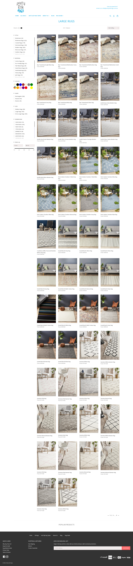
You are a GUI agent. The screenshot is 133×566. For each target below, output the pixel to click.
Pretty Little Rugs (9, 562)
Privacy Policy (6, 550)
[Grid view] (19, 28)
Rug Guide (60, 15)
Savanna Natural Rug (106, 398)
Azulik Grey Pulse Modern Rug (109, 103)
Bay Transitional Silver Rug (86, 102)
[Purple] (23, 87)
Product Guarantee (32, 548)
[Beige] (15, 84)
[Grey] (28, 84)
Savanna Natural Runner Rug (44, 435)
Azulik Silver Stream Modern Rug (67, 139)
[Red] (26, 87)
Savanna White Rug (84, 361)
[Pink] (20, 87)
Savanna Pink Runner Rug (65, 399)
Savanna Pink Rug (41, 398)
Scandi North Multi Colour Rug (66, 289)
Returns (30, 546)
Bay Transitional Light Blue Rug (45, 65)
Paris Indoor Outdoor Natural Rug (67, 214)
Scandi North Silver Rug (85, 250)
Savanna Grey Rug (63, 435)
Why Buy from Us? (7, 544)
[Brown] (23, 84)
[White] (28, 87)
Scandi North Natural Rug (86, 289)
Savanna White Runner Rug (108, 362)
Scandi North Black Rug (64, 361)
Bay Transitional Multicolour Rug (88, 65)
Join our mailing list (61, 541)
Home (17, 15)
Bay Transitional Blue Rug (65, 102)
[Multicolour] (15, 87)
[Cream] (26, 84)
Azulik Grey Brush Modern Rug (45, 139)
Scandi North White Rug (64, 325)
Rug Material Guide (7, 548)
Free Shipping (31, 544)
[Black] (17, 84)
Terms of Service (6, 552)
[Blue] (20, 84)
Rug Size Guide (6, 546)
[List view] (21, 28)
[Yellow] (31, 87)
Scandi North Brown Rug (43, 361)
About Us (47, 15)
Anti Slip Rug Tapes (35, 15)
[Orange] (17, 87)
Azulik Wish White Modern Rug (45, 177)
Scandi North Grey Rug (64, 250)
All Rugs (24, 15)
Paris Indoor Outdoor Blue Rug (109, 177)
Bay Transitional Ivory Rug (44, 102)
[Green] (31, 84)
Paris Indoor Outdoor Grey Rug (87, 214)
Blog (52, 15)
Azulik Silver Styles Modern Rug (109, 139)
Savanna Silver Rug (84, 398)
